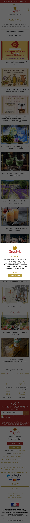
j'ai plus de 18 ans (15, 275)
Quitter (15, 272)
